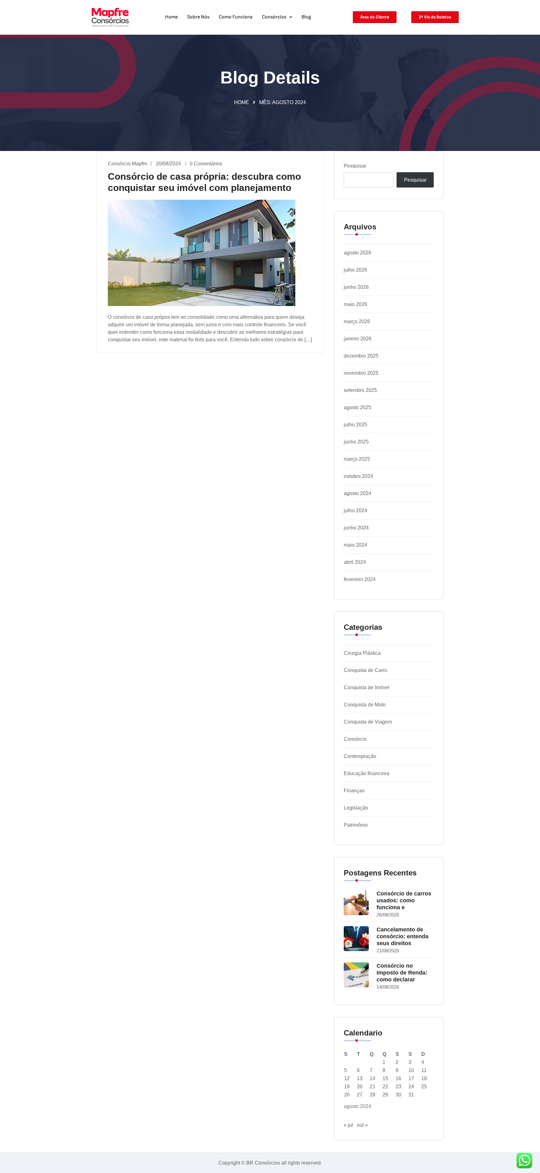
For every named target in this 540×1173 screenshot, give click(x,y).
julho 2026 (355, 270)
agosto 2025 (357, 407)
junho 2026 (356, 287)
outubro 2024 (358, 476)
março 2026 (357, 321)
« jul (348, 1125)
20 (359, 1086)
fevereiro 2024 (360, 579)
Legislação (356, 807)
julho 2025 (355, 424)
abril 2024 (355, 562)
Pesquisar (355, 165)
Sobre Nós (198, 17)
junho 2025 (356, 441)
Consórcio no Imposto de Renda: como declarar (402, 973)
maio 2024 (355, 545)
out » (362, 1125)
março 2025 (357, 459)
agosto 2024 (357, 493)
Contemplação (360, 756)
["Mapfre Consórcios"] (110, 17)
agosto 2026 (357, 252)
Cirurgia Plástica (362, 653)
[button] (277, 17)
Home (171, 17)
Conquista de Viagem (368, 721)
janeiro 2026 (358, 338)
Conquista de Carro (365, 670)
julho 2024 (355, 510)
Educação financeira (366, 773)
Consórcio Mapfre (127, 163)
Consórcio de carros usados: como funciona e (404, 900)
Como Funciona (235, 17)
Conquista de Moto (365, 704)
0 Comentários (206, 163)
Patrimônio (356, 825)
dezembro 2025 (361, 355)
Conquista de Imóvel (366, 687)
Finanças (354, 790)
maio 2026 (355, 304)
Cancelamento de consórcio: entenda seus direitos (402, 936)
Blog (306, 17)
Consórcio (355, 739)
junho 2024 (356, 527)
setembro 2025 (360, 390)
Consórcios (274, 17)
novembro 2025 (361, 373)
